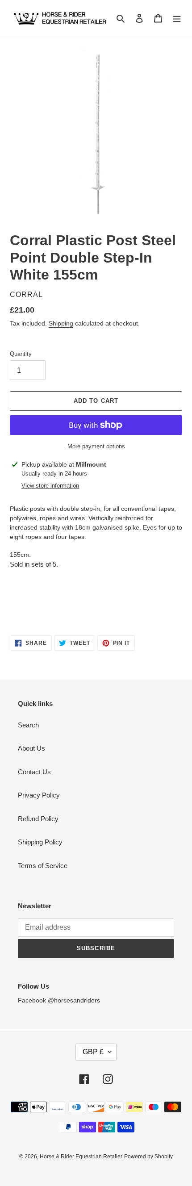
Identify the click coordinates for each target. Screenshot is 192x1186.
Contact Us (34, 772)
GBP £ (93, 1052)
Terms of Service (42, 865)
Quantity (21, 354)
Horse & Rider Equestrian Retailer (81, 1156)
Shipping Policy (40, 842)
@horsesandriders (74, 1000)
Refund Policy (38, 819)
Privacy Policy (39, 795)
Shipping (61, 323)
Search (28, 725)
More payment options (96, 446)
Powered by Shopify (148, 1156)
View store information (50, 485)
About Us (31, 748)
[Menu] (176, 18)
